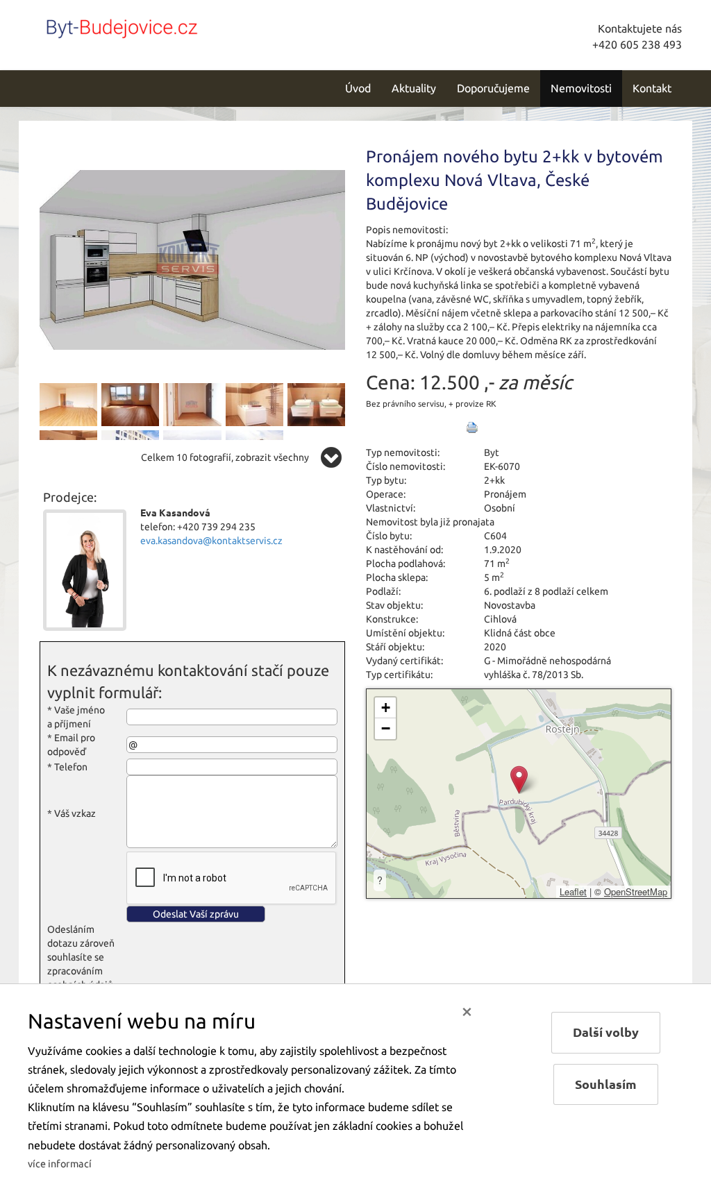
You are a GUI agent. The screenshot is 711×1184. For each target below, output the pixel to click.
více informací (60, 1163)
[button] (519, 780)
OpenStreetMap (635, 891)
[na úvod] (133, 25)
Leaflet (573, 891)
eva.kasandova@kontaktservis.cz (211, 540)
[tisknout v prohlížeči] (472, 427)
